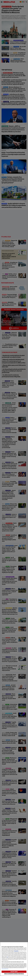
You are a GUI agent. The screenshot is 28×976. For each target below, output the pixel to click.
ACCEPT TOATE (14, 971)
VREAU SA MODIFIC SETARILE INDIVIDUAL (14, 973)
